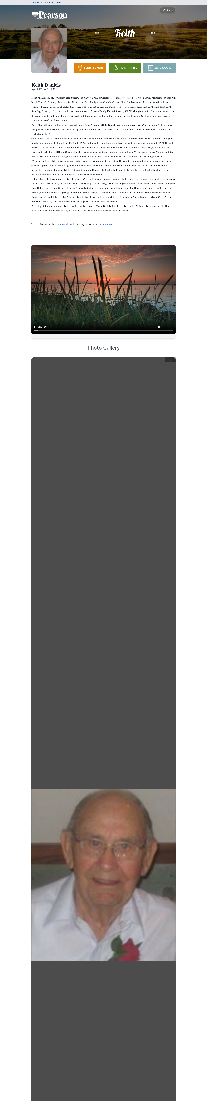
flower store (108, 224)
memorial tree (65, 224)
